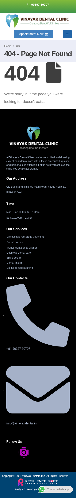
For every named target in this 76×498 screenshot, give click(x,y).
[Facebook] (11, 452)
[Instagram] (24, 452)
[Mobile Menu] (67, 34)
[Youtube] (36, 452)
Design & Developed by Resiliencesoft (38, 489)
